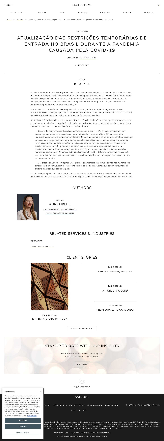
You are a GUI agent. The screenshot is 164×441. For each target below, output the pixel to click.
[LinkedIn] (75, 84)
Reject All (22, 426)
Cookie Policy (31, 415)
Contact (75, 410)
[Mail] (80, 84)
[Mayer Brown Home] (82, 5)
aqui (130, 176)
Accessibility (111, 405)
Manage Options (22, 432)
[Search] (158, 5)
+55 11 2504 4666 (69, 209)
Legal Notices (60, 405)
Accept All (23, 420)
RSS (84, 410)
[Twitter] (88, 84)
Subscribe (82, 364)
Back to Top (82, 387)
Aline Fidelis (88, 57)
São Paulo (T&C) (51, 209)
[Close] (40, 391)
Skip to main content (11, 2)
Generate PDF (82, 65)
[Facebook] (84, 84)
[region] (23, 413)
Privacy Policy (77, 405)
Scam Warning (94, 405)
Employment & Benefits (42, 246)
